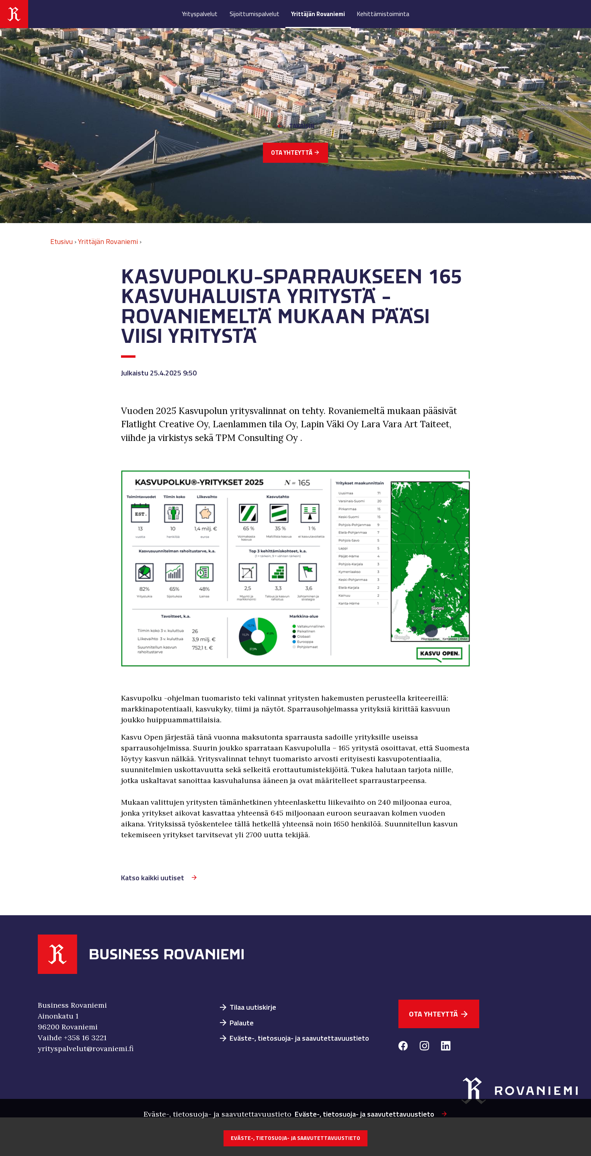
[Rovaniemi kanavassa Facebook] (403, 1047)
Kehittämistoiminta (383, 13)
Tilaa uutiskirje (247, 1007)
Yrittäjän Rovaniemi (318, 13)
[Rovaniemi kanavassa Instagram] (424, 1047)
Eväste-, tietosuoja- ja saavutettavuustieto (293, 1038)
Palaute (236, 1022)
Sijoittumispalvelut (254, 13)
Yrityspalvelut (200, 13)
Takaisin (301, 126)
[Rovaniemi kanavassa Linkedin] (445, 1047)
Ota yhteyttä (295, 152)
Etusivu (61, 241)
